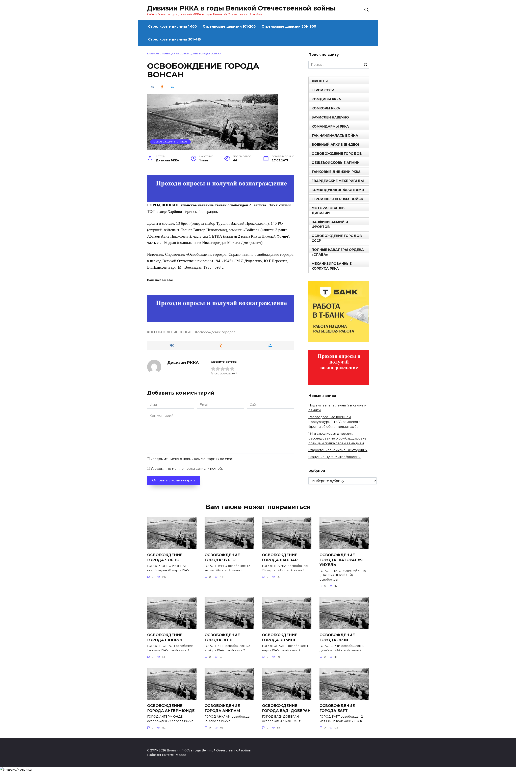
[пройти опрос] (220, 199)
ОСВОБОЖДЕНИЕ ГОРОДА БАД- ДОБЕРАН (286, 708)
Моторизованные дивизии (329, 210)
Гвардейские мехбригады (338, 181)
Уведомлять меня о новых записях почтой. (187, 469)
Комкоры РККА (326, 108)
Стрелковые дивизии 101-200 (229, 26)
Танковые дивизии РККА (336, 172)
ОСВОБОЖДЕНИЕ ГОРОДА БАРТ (337, 708)
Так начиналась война (335, 135)
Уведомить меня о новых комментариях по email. (192, 459)
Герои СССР (323, 90)
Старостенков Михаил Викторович (337, 450)
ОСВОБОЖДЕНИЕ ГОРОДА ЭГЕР (222, 637)
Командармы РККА (330, 126)
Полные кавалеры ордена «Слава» (338, 252)
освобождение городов (216, 332)
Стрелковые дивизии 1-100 (172, 26)
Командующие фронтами (338, 190)
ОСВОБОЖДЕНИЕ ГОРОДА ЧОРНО (165, 557)
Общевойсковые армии (336, 163)
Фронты (320, 81)
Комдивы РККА (326, 99)
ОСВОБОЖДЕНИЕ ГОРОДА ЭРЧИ (337, 637)
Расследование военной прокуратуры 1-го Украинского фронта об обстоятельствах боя (334, 422)
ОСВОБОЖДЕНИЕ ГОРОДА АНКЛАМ (222, 708)
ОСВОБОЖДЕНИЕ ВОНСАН (171, 332)
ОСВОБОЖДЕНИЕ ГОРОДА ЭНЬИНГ (280, 637)
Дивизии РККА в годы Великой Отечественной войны (241, 8)
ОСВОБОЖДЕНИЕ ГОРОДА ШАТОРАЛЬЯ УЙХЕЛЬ (341, 560)
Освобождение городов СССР (337, 238)
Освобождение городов (170, 141)
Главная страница (160, 53)
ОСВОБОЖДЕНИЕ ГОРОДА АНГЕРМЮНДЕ (171, 708)
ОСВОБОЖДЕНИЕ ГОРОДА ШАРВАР (280, 557)
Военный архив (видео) (335, 145)
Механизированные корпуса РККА (332, 266)
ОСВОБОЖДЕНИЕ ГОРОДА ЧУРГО (222, 557)
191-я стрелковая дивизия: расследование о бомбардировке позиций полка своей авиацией (337, 438)
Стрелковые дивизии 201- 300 (289, 26)
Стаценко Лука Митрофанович (334, 457)
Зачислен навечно (330, 117)
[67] (220, 319)
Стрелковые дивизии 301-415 (174, 39)
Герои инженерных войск (337, 199)
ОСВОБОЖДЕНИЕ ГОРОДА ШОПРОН (165, 637)
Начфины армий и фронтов (330, 224)
